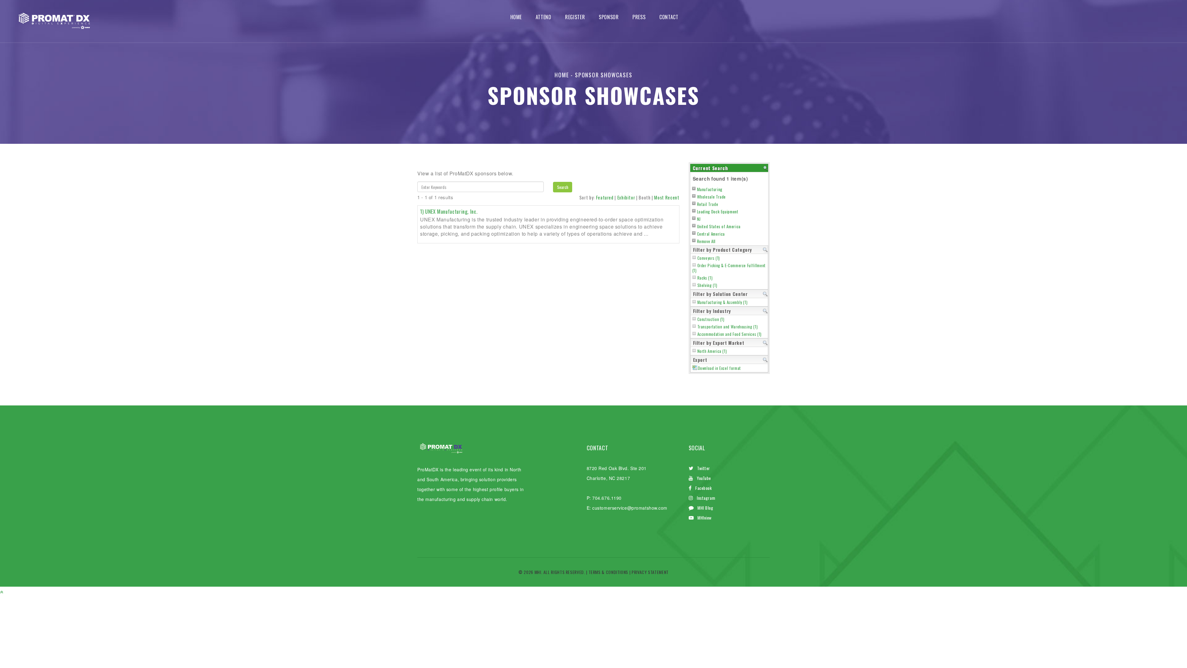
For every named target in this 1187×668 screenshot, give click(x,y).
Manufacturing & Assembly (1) (722, 302)
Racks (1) (705, 278)
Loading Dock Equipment (717, 211)
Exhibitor (626, 197)
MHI (537, 572)
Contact (668, 17)
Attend (543, 17)
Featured (605, 197)
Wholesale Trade (711, 197)
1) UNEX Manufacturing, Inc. (448, 211)
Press (638, 17)
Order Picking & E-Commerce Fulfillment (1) (729, 268)
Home (516, 17)
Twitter (703, 468)
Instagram (706, 498)
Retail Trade (707, 204)
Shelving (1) (707, 285)
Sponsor (609, 17)
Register (575, 17)
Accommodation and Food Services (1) (729, 334)
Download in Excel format (719, 368)
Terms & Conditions (608, 572)
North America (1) (712, 351)
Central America (711, 234)
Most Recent (666, 197)
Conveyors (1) (708, 258)
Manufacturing (709, 189)
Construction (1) (711, 319)
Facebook (703, 488)
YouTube (704, 478)
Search (562, 187)
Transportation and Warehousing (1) (727, 327)
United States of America (719, 226)
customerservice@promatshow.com (629, 508)
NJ (699, 219)
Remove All (706, 241)
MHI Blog (705, 507)
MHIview (704, 517)
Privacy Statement (650, 572)
